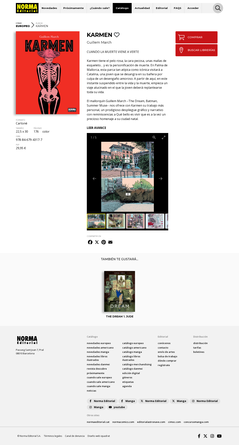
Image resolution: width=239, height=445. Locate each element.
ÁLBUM (39, 23)
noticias (91, 390)
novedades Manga (98, 352)
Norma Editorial (104, 401)
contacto (163, 347)
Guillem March (99, 42)
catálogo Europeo (133, 343)
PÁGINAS (38, 128)
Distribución (200, 336)
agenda (127, 386)
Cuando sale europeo (99, 377)
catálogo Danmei (132, 368)
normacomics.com (123, 422)
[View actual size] (154, 137)
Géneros (127, 377)
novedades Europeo (99, 343)
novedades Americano (100, 347)
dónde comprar (167, 360)
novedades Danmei (98, 364)
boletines (198, 352)
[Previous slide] (94, 178)
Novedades (49, 8)
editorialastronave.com (151, 422)
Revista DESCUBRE (97, 368)
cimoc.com (174, 422)
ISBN (18, 136)
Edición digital (131, 373)
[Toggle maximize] (163, 137)
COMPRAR (195, 37)
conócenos (164, 343)
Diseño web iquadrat (99, 436)
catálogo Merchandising (137, 364)
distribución (200, 343)
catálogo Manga (132, 352)
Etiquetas (128, 382)
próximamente (95, 373)
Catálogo (122, 8)
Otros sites (93, 415)
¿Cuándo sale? (100, 8)
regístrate (164, 365)
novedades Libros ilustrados (97, 358)
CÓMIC (19, 23)
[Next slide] (160, 178)
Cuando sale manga (98, 386)
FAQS (177, 8)
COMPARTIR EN (94, 236)
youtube (119, 407)
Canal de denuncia (75, 436)
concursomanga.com (196, 422)
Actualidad (142, 8)
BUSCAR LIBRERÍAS (201, 50)
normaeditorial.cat (98, 422)
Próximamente (73, 8)
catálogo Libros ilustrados (131, 358)
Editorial (162, 8)
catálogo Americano (134, 347)
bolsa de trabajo (167, 356)
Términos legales (53, 436)
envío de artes (166, 352)
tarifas (197, 347)
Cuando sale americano (101, 382)
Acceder (193, 8)
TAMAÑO (20, 128)
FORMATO (20, 120)
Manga (130, 401)
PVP (17, 144)
